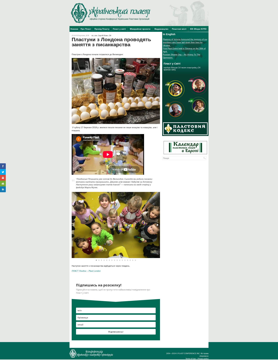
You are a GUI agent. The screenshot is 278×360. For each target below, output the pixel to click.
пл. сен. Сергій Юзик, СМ (101, 35)
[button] (157, 225)
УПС (167, 105)
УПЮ (190, 81)
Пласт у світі (119, 29)
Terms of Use (190, 359)
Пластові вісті (179, 29)
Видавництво (161, 29)
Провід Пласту (101, 29)
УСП (190, 101)
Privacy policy (203, 359)
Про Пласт (86, 29)
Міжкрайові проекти (140, 29)
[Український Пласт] (111, 13)
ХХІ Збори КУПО (198, 29)
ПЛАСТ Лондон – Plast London (86, 271)
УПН (167, 85)
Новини (74, 29)
